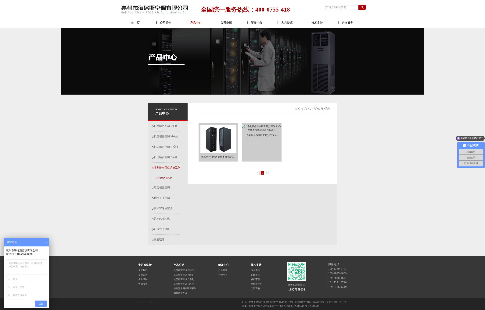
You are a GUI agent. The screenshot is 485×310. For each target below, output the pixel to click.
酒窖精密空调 (162, 187)
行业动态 (222, 274)
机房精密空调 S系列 (165, 126)
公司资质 (255, 288)
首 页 (135, 22)
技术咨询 (255, 270)
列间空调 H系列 (164, 177)
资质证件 (159, 239)
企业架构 (142, 274)
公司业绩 (226, 22)
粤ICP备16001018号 (148, 302)
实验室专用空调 (163, 208)
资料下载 (255, 279)
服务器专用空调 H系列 (167, 167)
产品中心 (196, 22)
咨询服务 (347, 22)
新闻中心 (256, 22)
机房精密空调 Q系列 (166, 147)
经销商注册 (256, 284)
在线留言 (255, 274)
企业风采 (142, 279)
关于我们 (142, 270)
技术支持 (317, 22)
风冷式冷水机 (162, 219)
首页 (297, 108)
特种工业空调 (162, 198)
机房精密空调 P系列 (165, 157)
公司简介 (165, 22)
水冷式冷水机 (162, 229)
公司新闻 (222, 270)
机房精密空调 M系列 (166, 136)
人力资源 (287, 22)
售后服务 (142, 284)
